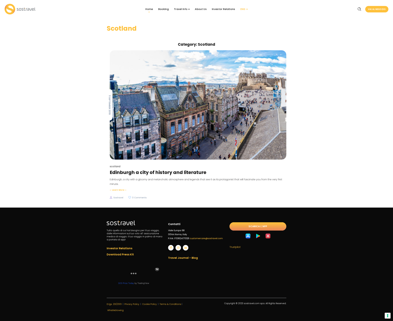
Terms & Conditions (170, 304)
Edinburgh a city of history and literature (158, 172)
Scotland (115, 166)
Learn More (118, 189)
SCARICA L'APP (258, 226)
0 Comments (139, 197)
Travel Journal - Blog (183, 258)
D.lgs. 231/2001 (114, 304)
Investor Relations (119, 248)
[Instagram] (178, 247)
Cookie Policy (149, 304)
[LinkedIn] (185, 247)
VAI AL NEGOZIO (377, 9)
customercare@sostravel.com (206, 238)
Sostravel (118, 197)
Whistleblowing (115, 310)
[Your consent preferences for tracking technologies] (388, 316)
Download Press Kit (120, 254)
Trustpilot (235, 247)
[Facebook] (171, 247)
